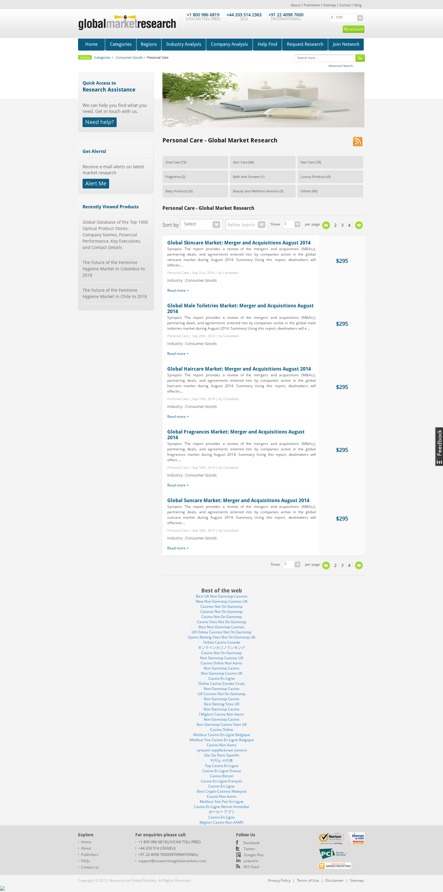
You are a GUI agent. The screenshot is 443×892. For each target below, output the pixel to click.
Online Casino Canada (221, 642)
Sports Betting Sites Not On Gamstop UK (221, 637)
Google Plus (254, 854)
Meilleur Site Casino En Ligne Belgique (222, 739)
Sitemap (329, 5)
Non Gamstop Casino (221, 668)
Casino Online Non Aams (221, 663)
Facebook (251, 842)
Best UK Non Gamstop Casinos (221, 596)
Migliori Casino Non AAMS (221, 822)
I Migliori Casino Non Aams (221, 714)
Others (305, 191)
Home (91, 44)
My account (353, 29)
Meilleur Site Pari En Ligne (221, 801)
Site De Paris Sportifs (221, 755)
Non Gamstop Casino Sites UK (221, 724)
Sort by (170, 224)
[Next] (359, 225)
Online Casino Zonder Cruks (221, 683)
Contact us (90, 867)
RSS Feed (251, 866)
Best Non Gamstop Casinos (221, 626)
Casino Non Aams (222, 744)
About (295, 5)
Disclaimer (334, 880)
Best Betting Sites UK (221, 704)
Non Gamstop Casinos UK (221, 657)
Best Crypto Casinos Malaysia (222, 791)
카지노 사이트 (221, 760)
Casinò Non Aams (222, 796)
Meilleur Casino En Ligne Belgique (221, 734)
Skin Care (240, 162)
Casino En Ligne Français (221, 781)
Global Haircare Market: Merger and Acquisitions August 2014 (239, 369)
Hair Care (307, 162)
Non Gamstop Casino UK (221, 673)
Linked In (250, 860)
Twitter (249, 848)
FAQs (85, 860)
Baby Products (176, 191)
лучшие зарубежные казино (221, 750)
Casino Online (221, 729)
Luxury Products (313, 176)
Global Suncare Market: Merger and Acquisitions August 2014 (238, 500)
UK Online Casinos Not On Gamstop (221, 632)
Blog (358, 5)
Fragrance (173, 176)
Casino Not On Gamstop (221, 616)
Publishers (312, 5)
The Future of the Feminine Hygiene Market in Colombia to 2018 (114, 269)
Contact (345, 5)
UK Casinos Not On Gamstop (222, 693)
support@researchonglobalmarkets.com (172, 860)
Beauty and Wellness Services (255, 191)
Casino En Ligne (221, 678)
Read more (176, 290)
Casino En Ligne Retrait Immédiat (221, 806)
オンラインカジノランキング (221, 647)
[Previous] (326, 228)
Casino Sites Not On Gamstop (221, 621)
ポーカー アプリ (222, 811)
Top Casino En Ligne (221, 765)
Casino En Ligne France (221, 770)
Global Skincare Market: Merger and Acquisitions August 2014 (239, 243)
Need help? (99, 122)
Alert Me (95, 183)
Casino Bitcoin (222, 776)
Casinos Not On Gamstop (221, 606)
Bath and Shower (246, 176)
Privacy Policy (279, 880)
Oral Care (172, 162)
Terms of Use (308, 880)
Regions (149, 44)
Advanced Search (340, 66)
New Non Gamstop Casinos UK (221, 601)
